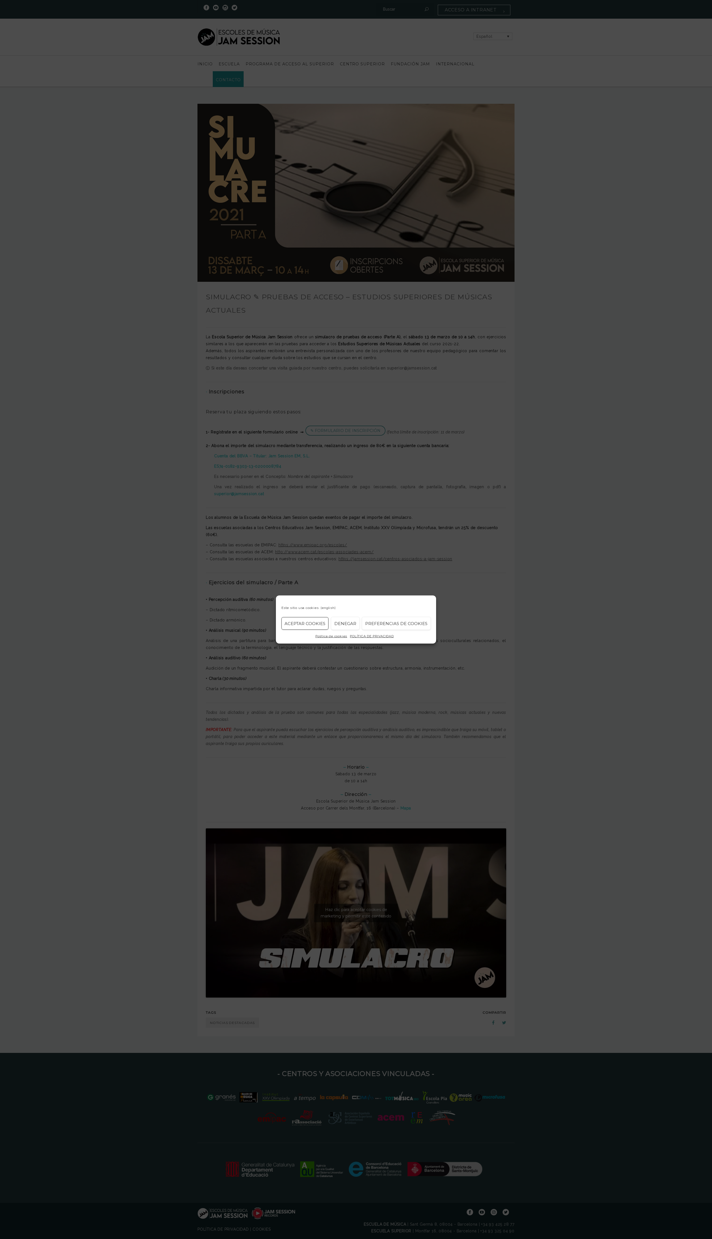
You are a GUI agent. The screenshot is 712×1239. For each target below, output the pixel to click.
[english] (328, 608)
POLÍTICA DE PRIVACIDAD (372, 636)
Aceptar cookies (305, 623)
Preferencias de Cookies (396, 623)
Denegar (345, 623)
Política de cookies (331, 636)
